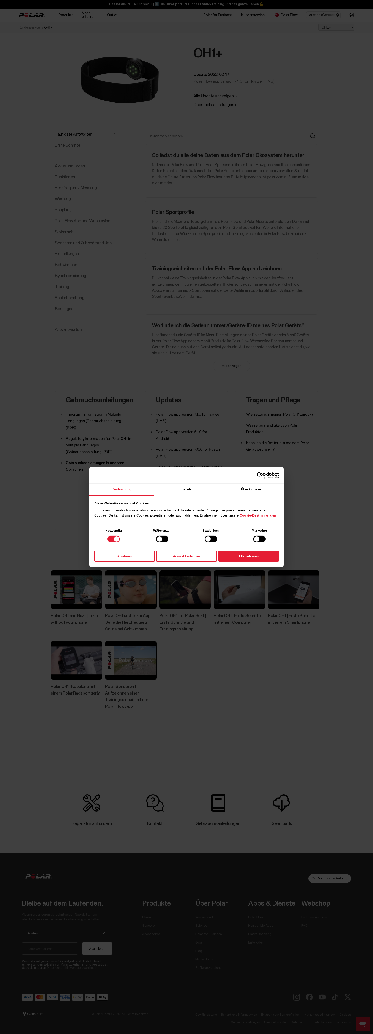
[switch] (162, 539)
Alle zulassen (249, 556)
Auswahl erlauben (186, 556)
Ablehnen (124, 556)
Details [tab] (186, 489)
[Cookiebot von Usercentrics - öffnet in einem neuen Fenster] (260, 475)
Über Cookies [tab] (251, 489)
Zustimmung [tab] (121, 489)
